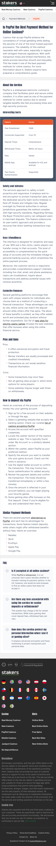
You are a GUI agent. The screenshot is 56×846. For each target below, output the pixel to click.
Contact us (23, 837)
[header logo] (9, 3)
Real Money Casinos (11, 9)
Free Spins (37, 732)
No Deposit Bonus (10, 750)
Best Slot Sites (38, 738)
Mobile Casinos (9, 738)
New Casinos (29, 9)
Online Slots (37, 720)
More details (30, 821)
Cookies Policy (44, 833)
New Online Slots (40, 744)
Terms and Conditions (28, 833)
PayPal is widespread (26, 575)
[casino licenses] (4, 665)
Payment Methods (17, 18)
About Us (33, 837)
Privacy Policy (12, 833)
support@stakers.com (38, 841)
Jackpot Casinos (9, 744)
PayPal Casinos (45, 9)
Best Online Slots (40, 726)
